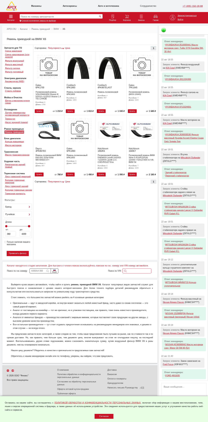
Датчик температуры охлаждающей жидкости (17, 113)
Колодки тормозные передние (15, 181)
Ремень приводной (14, 132)
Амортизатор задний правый (15, 165)
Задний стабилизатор (175, 172)
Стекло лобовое (13, 91)
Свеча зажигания (13, 51)
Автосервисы (70, 6)
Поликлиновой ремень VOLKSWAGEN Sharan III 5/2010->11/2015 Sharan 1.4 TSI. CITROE (48, 95)
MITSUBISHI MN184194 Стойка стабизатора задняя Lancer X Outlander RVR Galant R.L (183, 210)
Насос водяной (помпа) (16, 122)
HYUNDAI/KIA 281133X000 (178, 79)
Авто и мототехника (108, 6)
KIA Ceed (170, 68)
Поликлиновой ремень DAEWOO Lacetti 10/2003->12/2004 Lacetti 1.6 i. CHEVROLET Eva (109, 158)
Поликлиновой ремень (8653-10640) (139, 93)
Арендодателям (115, 383)
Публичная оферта (66, 393)
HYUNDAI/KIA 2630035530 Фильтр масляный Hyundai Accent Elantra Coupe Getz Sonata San (184, 138)
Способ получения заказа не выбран (39, 21)
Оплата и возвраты (116, 378)
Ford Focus (168, 364)
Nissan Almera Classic (173, 302)
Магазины (36, 6)
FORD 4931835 (172, 375)
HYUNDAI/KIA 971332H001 (178, 107)
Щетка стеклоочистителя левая (17, 101)
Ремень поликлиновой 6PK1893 (77, 93)
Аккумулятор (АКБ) (14, 81)
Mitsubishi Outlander (190, 157)
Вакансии (112, 374)
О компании (63, 370)
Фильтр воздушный (14, 61)
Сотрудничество (148, 6)
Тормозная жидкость (15, 193)
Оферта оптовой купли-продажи (73, 389)
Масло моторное (13, 145)
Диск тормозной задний (16, 186)
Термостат (10, 119)
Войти (180, 20)
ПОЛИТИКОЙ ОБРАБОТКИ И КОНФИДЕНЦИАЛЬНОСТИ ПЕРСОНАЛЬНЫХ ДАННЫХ (97, 403)
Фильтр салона (12, 68)
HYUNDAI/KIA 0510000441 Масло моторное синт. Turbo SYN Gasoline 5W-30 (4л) (183, 48)
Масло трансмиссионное (17, 155)
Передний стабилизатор (177, 175)
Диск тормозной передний (18, 176)
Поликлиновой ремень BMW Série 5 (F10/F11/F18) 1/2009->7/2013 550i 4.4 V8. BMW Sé (142, 158)
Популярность (55, 48)
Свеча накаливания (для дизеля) (17, 55)
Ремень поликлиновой (108, 92)
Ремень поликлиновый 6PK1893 (77, 156)
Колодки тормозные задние (18, 190)
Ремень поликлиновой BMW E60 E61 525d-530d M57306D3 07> (48, 157)
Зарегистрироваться (187, 16)
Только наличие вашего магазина (18, 243)
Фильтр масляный (14, 64)
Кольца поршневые (14, 141)
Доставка (112, 370)
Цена (67, 48)
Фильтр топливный (14, 72)
